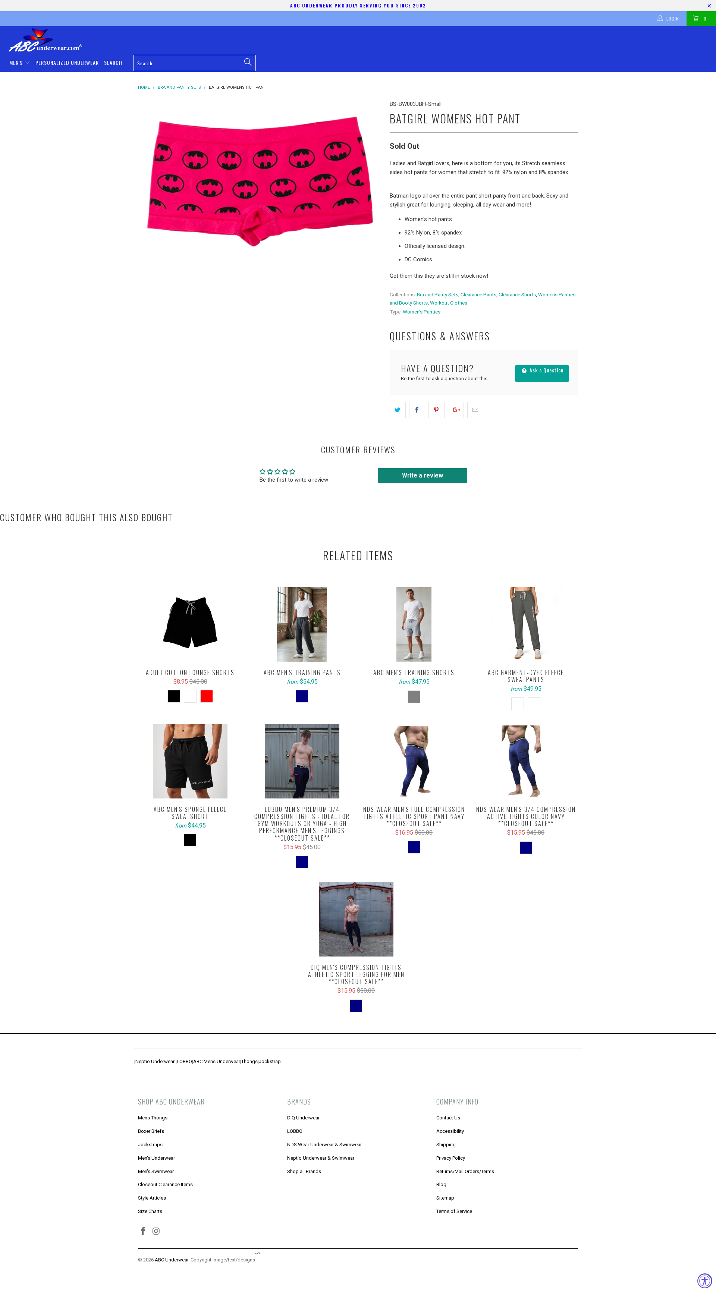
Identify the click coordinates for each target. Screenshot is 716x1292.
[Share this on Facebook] (417, 410)
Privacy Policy (450, 1158)
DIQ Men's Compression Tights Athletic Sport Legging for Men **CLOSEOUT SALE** (356, 919)
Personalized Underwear (67, 62)
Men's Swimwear (156, 1171)
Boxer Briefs (151, 1131)
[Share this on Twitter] (398, 410)
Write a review (422, 475)
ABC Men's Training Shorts (414, 624)
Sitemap (445, 1198)
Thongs (249, 1061)
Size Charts (150, 1211)
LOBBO (184, 1061)
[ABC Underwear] (361, 40)
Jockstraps (150, 1144)
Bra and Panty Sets (437, 294)
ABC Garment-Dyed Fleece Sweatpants (526, 624)
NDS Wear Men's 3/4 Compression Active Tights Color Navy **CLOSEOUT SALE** (526, 761)
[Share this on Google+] (456, 410)
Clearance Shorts (517, 294)
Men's (16, 62)
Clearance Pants (478, 294)
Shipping (446, 1144)
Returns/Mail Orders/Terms (465, 1171)
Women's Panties (421, 312)
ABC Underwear (171, 1260)
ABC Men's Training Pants (302, 624)
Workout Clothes (448, 303)
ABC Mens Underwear (216, 1061)
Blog (441, 1184)
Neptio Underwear (155, 1061)
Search (113, 62)
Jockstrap (270, 1061)
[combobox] (194, 63)
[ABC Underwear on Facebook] (143, 1231)
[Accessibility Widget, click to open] (704, 1280)
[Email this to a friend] (475, 410)
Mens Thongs (152, 1118)
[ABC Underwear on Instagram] (156, 1231)
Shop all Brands (304, 1171)
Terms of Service (454, 1211)
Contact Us (448, 1118)
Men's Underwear (156, 1158)
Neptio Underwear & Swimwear (320, 1158)
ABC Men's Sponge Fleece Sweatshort (190, 761)
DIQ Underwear (303, 1118)
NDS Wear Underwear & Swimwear (324, 1144)
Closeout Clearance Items (165, 1184)
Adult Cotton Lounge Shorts (190, 624)
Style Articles (152, 1198)
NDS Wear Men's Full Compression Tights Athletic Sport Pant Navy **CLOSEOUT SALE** (414, 761)
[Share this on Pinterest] (436, 410)
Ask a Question (545, 370)
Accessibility (450, 1131)
